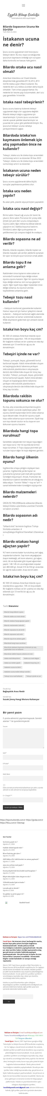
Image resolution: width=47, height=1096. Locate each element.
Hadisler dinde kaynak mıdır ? (13, 848)
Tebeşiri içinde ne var (33, 676)
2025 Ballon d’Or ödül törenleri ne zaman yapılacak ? (21, 859)
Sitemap (20, 822)
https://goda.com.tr (34, 820)
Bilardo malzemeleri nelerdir (14, 625)
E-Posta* (6, 764)
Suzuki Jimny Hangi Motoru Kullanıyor (21, 699)
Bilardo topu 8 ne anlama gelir (14, 639)
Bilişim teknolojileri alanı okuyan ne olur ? (17, 877)
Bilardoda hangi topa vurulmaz (15, 643)
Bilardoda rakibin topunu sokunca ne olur (18, 654)
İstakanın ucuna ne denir (12, 667)
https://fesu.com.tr (8, 822)
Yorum (5, 726)
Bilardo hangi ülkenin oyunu (13, 612)
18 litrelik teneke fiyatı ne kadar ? (14, 882)
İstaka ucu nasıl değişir (31, 658)
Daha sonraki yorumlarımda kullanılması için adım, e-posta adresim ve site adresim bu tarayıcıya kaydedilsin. (23, 789)
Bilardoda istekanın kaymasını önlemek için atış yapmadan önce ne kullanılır (20, 648)
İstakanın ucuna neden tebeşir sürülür (17, 672)
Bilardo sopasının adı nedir (13, 634)
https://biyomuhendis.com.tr (12, 820)
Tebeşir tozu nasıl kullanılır (13, 676)
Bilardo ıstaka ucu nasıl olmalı (14, 616)
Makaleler (14, 606)
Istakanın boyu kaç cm (31, 663)
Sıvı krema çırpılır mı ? (10, 842)
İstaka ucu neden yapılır (12, 663)
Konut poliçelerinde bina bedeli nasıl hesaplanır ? (19, 871)
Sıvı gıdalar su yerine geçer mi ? (13, 894)
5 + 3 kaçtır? (7, 796)
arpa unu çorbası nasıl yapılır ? (13, 865)
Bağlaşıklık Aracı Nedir (14, 691)
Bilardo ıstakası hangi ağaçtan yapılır (16, 621)
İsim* (5, 753)
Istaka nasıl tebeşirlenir (12, 658)
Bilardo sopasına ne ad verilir (14, 630)
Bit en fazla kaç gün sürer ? (12, 853)
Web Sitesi (6, 774)
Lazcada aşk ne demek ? (11, 888)
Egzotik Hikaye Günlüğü (23, 15)
